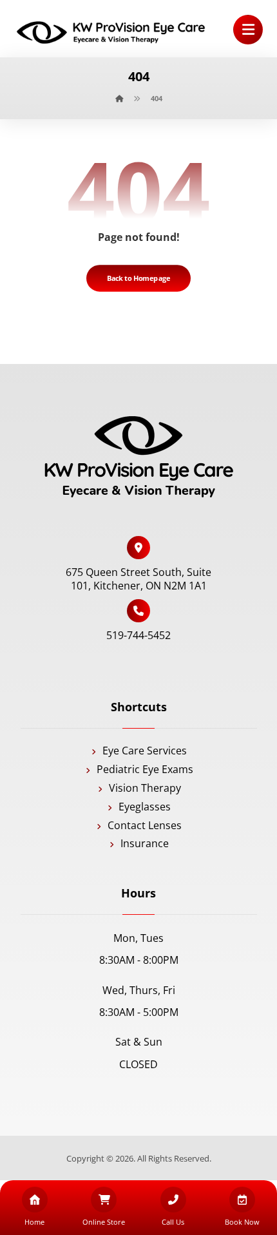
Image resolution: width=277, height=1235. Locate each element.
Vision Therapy (145, 788)
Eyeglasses (145, 806)
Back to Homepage (139, 278)
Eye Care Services (144, 750)
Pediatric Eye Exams (145, 769)
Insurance (144, 843)
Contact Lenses (145, 825)
